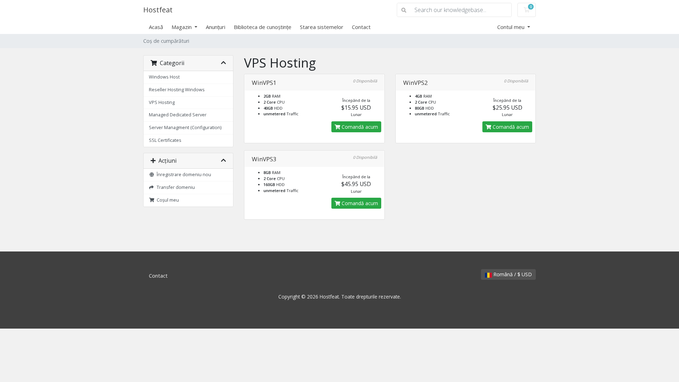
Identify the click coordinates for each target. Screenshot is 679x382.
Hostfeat (158, 10)
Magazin (182, 26)
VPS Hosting (162, 102)
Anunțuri (215, 26)
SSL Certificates (165, 140)
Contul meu (511, 26)
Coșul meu (167, 200)
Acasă (156, 26)
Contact (361, 26)
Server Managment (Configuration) (185, 128)
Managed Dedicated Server (178, 115)
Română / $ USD (512, 274)
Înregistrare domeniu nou (183, 175)
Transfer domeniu (175, 187)
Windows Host (164, 77)
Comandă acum (359, 126)
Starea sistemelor (321, 26)
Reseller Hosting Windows (177, 90)
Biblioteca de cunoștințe (262, 26)
